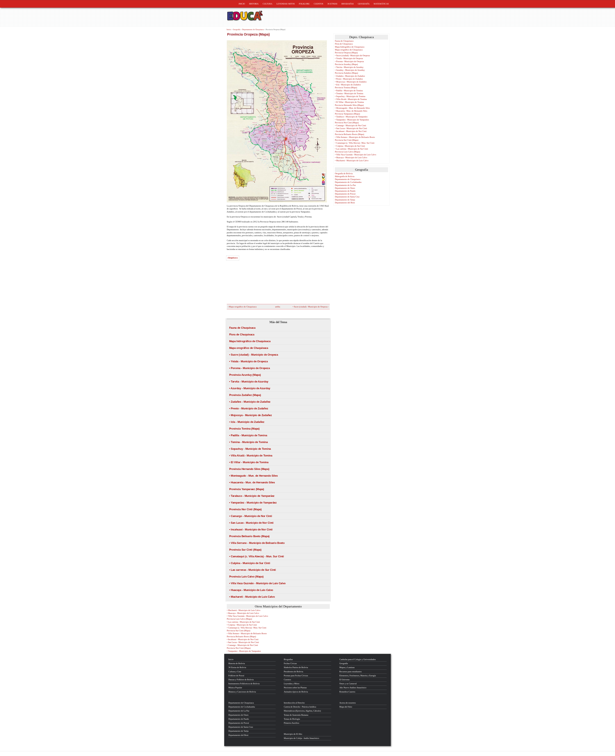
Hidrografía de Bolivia (344, 176)
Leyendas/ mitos (285, 4)
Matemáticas (381, 4)
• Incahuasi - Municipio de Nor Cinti (251, 529)
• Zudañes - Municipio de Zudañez (250, 401)
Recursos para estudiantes (350, 671)
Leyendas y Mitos (291, 683)
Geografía (363, 4)
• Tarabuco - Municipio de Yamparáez (252, 495)
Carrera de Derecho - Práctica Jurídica (300, 707)
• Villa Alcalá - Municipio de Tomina (250, 455)
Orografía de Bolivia (344, 173)
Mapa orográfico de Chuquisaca (248, 348)
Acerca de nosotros (347, 703)
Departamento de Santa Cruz (347, 196)
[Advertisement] (251, 283)
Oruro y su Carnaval (348, 683)
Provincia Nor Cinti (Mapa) (245, 509)
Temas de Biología (292, 719)
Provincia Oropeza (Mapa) (346, 52)
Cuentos (287, 679)
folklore (304, 4)
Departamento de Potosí (345, 194)
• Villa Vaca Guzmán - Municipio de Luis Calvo (257, 583)
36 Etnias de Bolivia (237, 667)
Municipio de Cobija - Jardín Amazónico (301, 738)
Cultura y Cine (234, 671)
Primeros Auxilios (291, 723)
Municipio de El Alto (293, 734)
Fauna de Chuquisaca (242, 327)
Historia (253, 4)
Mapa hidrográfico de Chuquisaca (250, 341)
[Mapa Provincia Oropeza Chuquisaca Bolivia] (278, 121)
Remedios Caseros (347, 692)
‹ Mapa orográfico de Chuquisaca (242, 306)
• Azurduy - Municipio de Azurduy (249, 388)
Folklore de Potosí (236, 675)
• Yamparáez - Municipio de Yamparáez (253, 502)
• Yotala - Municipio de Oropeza (248, 361)
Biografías (347, 4)
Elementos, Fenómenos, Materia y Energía (357, 675)
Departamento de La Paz (345, 185)
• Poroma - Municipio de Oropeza (249, 368)
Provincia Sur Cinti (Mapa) (245, 549)
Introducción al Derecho (294, 703)
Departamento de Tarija (345, 200)
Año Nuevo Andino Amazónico (352, 687)
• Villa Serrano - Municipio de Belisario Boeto (257, 543)
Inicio (242, 4)
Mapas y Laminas (347, 667)
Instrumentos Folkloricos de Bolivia (244, 683)
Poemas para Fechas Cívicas (296, 675)
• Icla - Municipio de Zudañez (246, 421)
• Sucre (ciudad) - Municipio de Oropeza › (311, 306)
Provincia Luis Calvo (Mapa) (246, 576)
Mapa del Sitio (345, 707)
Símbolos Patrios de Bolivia (296, 667)
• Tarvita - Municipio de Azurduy (248, 381)
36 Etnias (332, 4)
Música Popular (235, 687)
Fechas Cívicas (290, 663)
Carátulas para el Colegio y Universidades (357, 659)
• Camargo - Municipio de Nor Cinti (250, 516)
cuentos (318, 4)
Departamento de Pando (345, 191)
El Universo (344, 679)
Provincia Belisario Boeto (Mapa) (249, 536)
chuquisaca (233, 257)
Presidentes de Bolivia (293, 671)
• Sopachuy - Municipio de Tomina (250, 448)
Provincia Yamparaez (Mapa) (246, 489)
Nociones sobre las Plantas (295, 687)
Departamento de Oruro (345, 188)
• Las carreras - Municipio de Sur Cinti (252, 569)
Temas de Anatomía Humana (296, 715)
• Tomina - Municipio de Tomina (248, 442)
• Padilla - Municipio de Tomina (248, 435)
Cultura (267, 4)
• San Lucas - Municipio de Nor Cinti (251, 522)
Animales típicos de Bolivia (296, 692)
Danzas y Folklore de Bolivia (241, 679)
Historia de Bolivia (236, 663)
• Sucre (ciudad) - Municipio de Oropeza (253, 354)
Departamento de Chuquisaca (253, 29)
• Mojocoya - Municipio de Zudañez (250, 415)
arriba (277, 306)
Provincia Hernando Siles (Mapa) (249, 469)
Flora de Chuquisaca (241, 334)
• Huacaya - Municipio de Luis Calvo (251, 590)
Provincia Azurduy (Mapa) (245, 374)
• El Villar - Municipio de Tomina (248, 462)
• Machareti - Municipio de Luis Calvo (252, 596)
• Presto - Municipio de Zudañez (248, 408)
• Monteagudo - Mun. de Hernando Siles (253, 475)
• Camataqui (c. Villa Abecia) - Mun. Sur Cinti (256, 556)
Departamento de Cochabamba (348, 182)
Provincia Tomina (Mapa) (244, 428)
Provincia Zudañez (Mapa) (245, 395)
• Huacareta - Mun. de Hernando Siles (252, 482)
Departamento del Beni (345, 202)
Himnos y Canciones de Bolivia (242, 692)
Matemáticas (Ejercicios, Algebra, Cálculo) (302, 711)
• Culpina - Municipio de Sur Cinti (249, 563)
